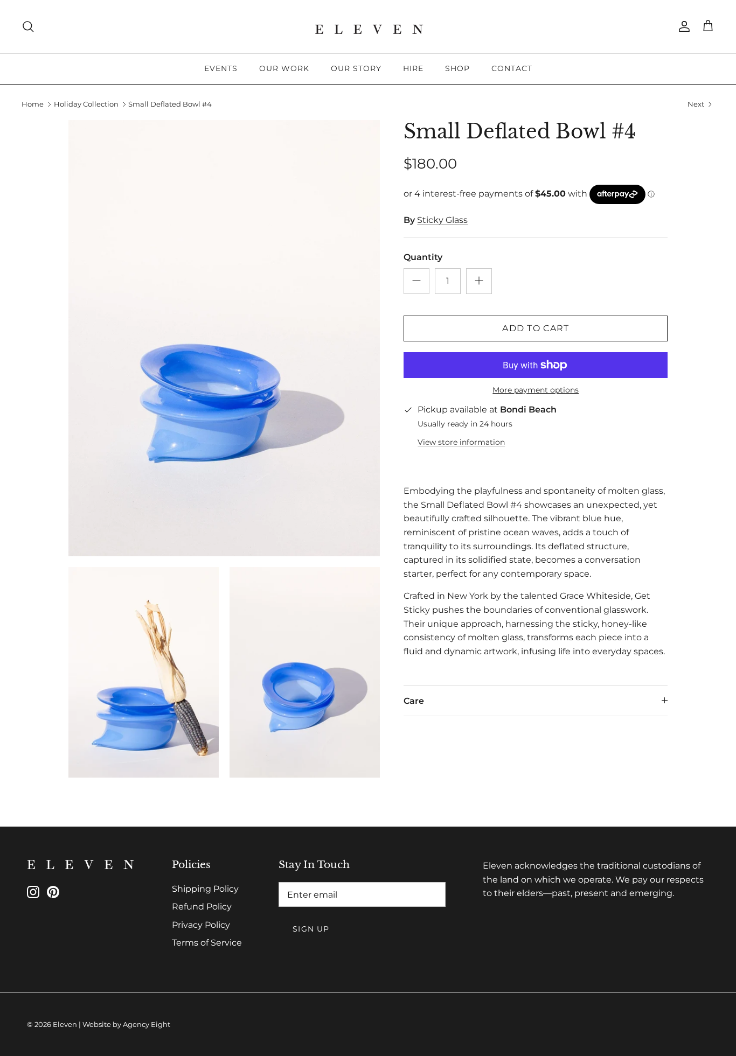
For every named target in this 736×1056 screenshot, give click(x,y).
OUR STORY (356, 68)
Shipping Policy (205, 889)
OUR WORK (284, 68)
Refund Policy (202, 906)
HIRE (413, 68)
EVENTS (221, 68)
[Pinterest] (53, 892)
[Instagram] (33, 892)
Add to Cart (535, 328)
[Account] (682, 26)
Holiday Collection (86, 104)
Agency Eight (146, 1024)
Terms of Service (207, 943)
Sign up (311, 929)
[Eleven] (368, 26)
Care (414, 701)
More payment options (535, 390)
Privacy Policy (201, 925)
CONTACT (511, 68)
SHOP (457, 68)
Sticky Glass (442, 220)
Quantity (423, 257)
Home (33, 104)
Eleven (65, 1024)
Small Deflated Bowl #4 (170, 104)
